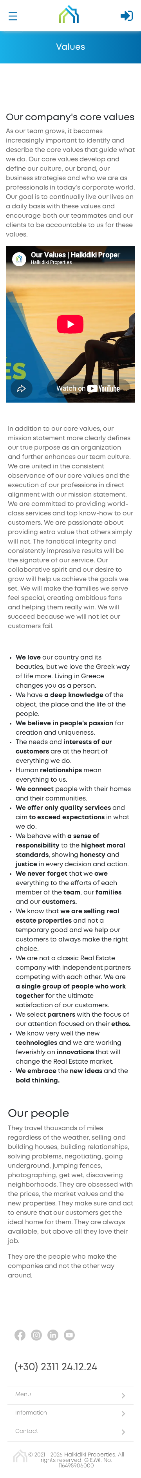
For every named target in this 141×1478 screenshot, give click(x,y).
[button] (70, 1395)
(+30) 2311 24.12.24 (56, 1367)
